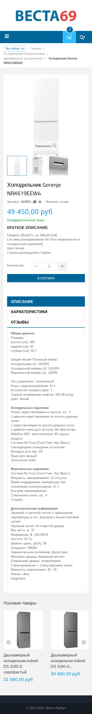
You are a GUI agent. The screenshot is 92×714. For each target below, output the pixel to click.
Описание (22, 301)
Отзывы (20, 322)
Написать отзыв (57, 201)
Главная (35, 48)
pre (8, 642)
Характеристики (29, 312)
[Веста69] (46, 16)
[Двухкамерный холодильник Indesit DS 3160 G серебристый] (71, 630)
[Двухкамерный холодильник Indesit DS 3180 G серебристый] (24, 630)
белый (19, 248)
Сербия (46, 252)
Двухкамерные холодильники (23, 58)
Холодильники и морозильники (24, 53)
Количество (15, 265)
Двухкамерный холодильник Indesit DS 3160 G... (68, 660)
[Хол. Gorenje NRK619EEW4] (17, 166)
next (83, 642)
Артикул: (13, 201)
